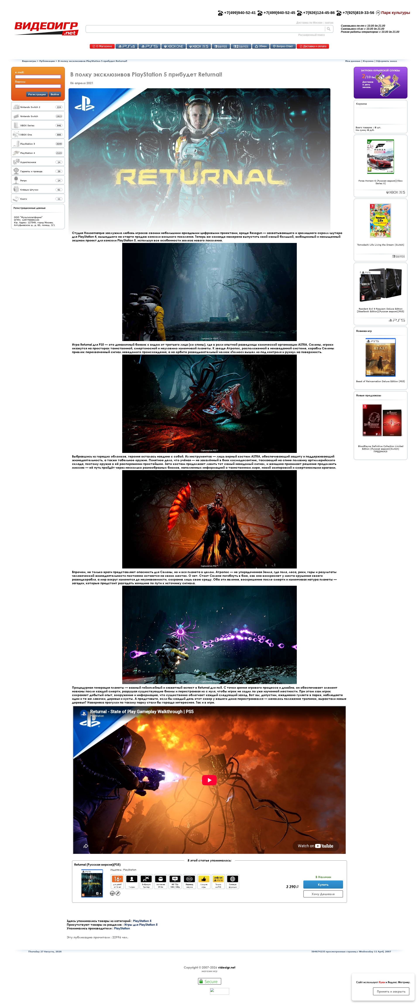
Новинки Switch (398, 256)
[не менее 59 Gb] (160, 881)
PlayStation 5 (142, 921)
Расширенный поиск (311, 34)
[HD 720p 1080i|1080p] (175, 881)
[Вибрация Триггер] (146, 881)
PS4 (126, 46)
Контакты (102, 46)
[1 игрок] (132, 881)
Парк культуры (395, 12)
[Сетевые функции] (232, 881)
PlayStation (129, 870)
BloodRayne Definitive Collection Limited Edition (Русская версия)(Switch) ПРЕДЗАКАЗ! (380, 449)
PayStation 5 (397, 320)
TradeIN (261, 46)
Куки (382, 982)
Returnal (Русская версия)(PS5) (97, 864)
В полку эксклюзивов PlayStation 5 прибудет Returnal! (92, 61)
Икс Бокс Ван (173, 46)
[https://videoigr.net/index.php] (46, 28)
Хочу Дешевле (323, 894)
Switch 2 (241, 46)
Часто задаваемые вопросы (283, 46)
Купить (323, 884)
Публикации (47, 61)
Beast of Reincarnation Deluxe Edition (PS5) (380, 381)
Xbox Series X (395, 192)
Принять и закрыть (391, 991)
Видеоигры (29, 61)
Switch (221, 46)
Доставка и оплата (312, 46)
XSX (198, 46)
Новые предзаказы (368, 395)
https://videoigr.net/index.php (46, 28)
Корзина (368, 61)
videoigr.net (226, 967)
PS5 (149, 46)
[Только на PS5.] (218, 881)
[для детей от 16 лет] (117, 881)
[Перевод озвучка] (189, 881)
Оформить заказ (386, 61)
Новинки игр (364, 331)
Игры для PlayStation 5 (141, 924)
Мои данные (353, 61)
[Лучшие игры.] (204, 881)
